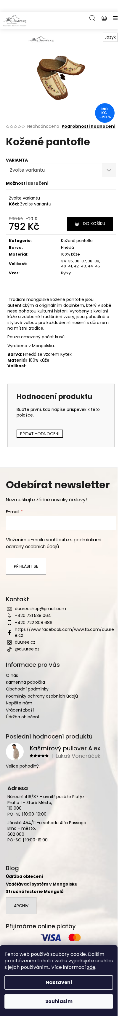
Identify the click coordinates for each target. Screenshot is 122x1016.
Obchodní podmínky (27, 689)
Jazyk (110, 37)
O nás (12, 675)
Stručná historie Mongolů (35, 891)
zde (91, 967)
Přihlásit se (26, 566)
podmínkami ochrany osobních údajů (53, 543)
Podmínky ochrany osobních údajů (42, 696)
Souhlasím (59, 1001)
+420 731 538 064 (33, 615)
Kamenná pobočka (25, 682)
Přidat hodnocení (40, 434)
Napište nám (19, 703)
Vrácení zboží (20, 710)
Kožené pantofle (77, 240)
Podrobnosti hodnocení (88, 126)
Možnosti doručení (27, 183)
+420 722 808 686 (33, 623)
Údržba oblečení (22, 717)
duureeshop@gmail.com (40, 609)
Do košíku (94, 224)
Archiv (21, 906)
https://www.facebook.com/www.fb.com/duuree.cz (64, 632)
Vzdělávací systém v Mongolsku (42, 884)
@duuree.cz (27, 649)
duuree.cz (25, 642)
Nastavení (59, 982)
